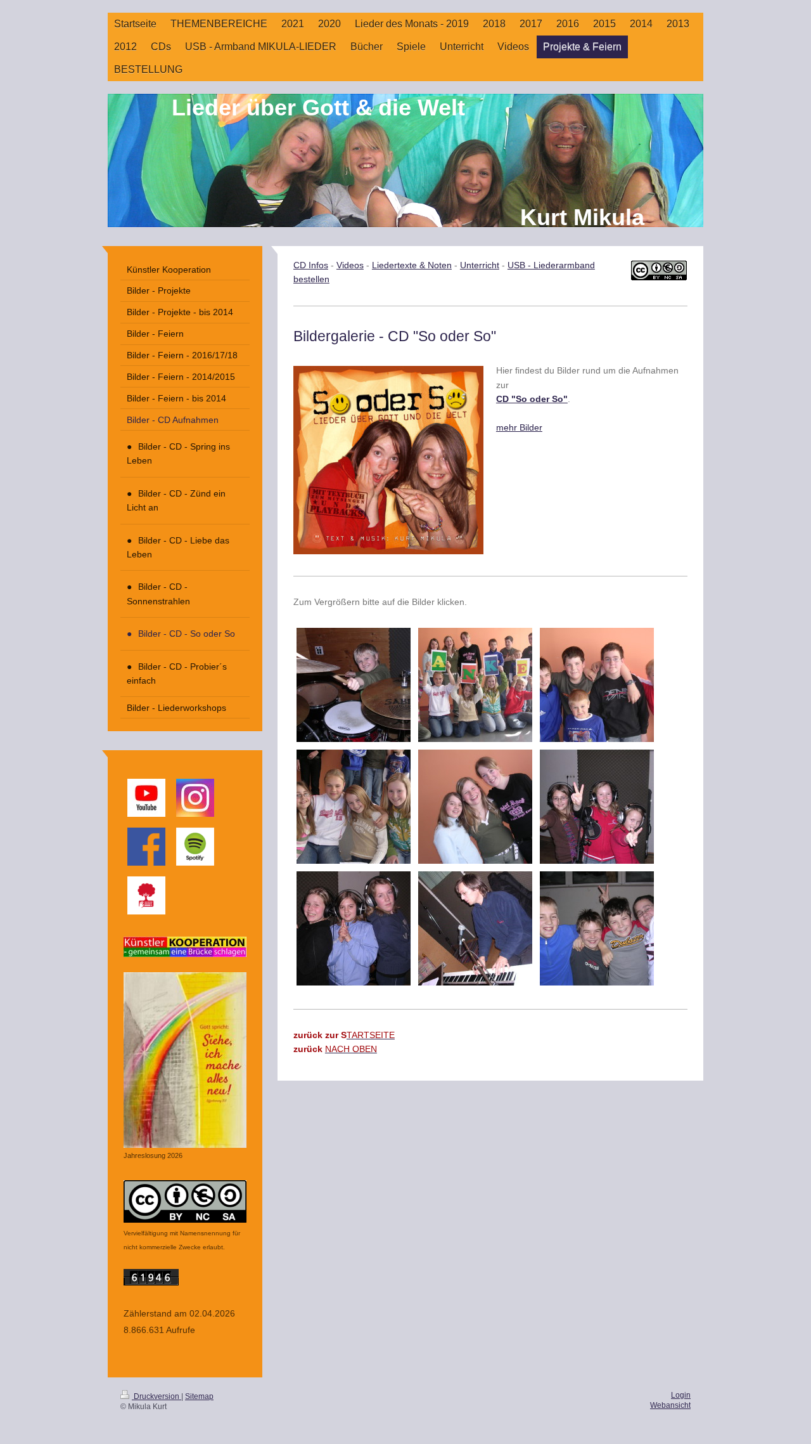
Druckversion (156, 1396)
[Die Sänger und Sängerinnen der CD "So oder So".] (475, 685)
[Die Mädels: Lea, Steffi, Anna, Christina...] (353, 806)
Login (681, 1395)
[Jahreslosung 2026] (185, 1060)
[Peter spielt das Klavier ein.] (475, 928)
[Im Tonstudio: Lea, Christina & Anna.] (597, 806)
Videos (350, 265)
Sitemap (199, 1396)
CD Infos (310, 265)
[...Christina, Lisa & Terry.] (475, 806)
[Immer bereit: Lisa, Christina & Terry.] (353, 928)
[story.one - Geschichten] (146, 895)
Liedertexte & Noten (412, 265)
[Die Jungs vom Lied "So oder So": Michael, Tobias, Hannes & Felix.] (597, 928)
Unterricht (479, 265)
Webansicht (670, 1405)
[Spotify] (195, 847)
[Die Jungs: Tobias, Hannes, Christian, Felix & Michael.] (597, 685)
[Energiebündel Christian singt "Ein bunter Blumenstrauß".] (353, 685)
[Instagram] (195, 798)
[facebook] (146, 847)
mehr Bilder (519, 427)
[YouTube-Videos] (146, 798)
